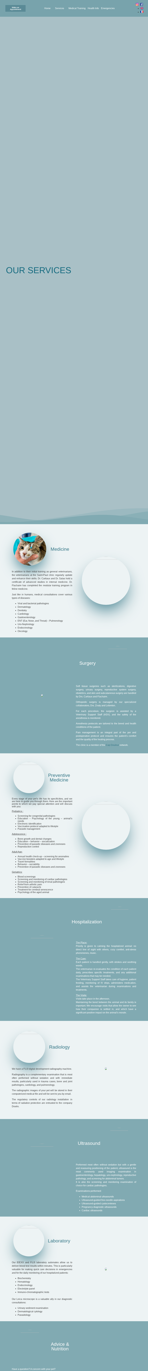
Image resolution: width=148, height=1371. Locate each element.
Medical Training (77, 8)
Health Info (93, 8)
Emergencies (108, 8)
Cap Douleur (113, 745)
